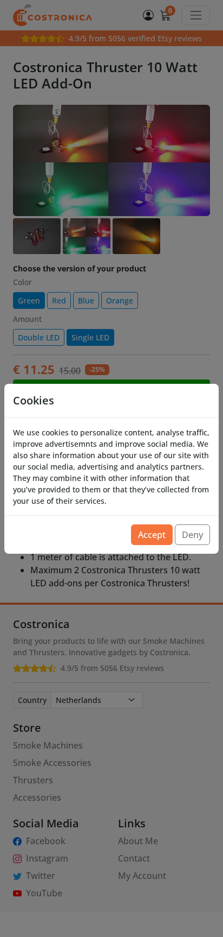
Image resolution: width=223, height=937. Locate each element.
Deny (192, 535)
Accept (152, 535)
